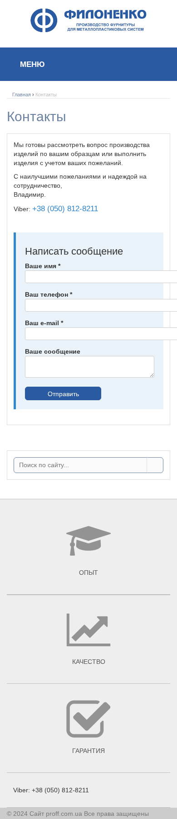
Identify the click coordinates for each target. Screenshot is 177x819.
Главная (21, 94)
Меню (31, 64)
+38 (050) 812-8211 (65, 208)
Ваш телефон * (48, 294)
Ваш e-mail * (44, 323)
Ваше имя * (42, 266)
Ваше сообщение (52, 351)
